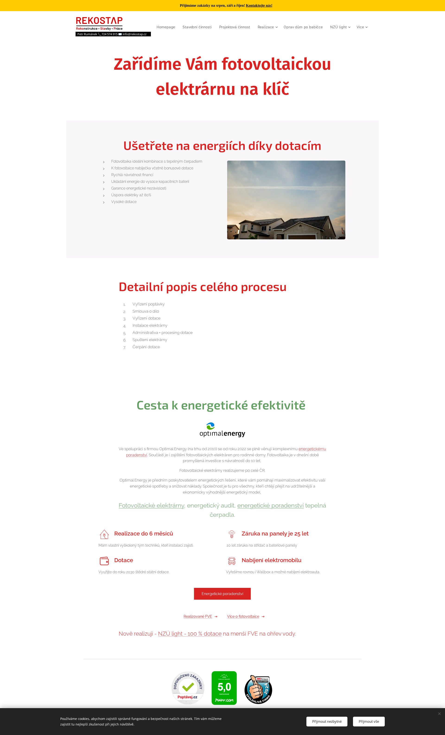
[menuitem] (167, 27)
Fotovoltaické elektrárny (151, 505)
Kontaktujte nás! (259, 5)
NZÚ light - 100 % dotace (190, 633)
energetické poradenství (270, 505)
